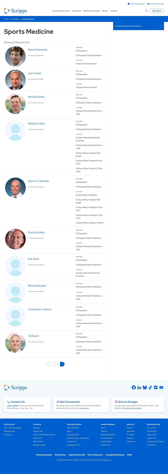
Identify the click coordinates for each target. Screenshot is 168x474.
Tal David (33, 336)
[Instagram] (156, 387)
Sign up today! (84, 408)
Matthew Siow (36, 123)
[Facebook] (134, 387)
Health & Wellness (108, 424)
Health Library (106, 445)
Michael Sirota (36, 97)
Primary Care (151, 431)
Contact (114, 10)
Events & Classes (107, 438)
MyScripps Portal (73, 435)
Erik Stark (33, 259)
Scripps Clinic (38, 431)
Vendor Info (131, 441)
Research (130, 438)
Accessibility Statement (115, 455)
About (105, 10)
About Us (130, 424)
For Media (130, 435)
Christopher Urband (39, 309)
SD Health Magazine (108, 435)
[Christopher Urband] (39, 316)
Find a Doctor (9, 424)
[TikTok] (150, 387)
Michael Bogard (37, 285)
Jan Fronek (34, 73)
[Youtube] (161, 387)
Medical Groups (9, 431)
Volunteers (131, 431)
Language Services (74, 445)
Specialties (15, 19)
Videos (103, 428)
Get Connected (70, 402)
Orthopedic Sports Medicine (128, 26)
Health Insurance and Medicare (78, 438)
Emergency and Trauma (155, 441)
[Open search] (146, 11)
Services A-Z (151, 428)
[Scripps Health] (15, 11)
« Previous (48, 364)
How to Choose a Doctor (12, 428)
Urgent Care (37, 438)
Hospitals (36, 428)
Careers (129, 428)
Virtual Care (8, 435)
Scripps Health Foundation (132, 408)
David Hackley (36, 232)
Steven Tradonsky (38, 181)
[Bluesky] (145, 387)
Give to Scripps (128, 402)
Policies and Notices (44, 455)
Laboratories (151, 445)
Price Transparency (95, 455)
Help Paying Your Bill (77, 455)
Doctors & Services (61, 10)
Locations (76, 10)
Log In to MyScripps (157, 4)
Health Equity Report (137, 4)
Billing (69, 431)
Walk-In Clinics (38, 441)
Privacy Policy (60, 455)
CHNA (129, 455)
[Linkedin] (139, 387)
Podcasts (104, 431)
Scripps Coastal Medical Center (44, 435)
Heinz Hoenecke (37, 49)
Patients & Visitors (91, 10)
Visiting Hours (72, 441)
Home (6, 19)
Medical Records (73, 428)
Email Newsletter (107, 441)
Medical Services (153, 424)
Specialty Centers (39, 445)
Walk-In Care (151, 435)
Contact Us (17, 402)
